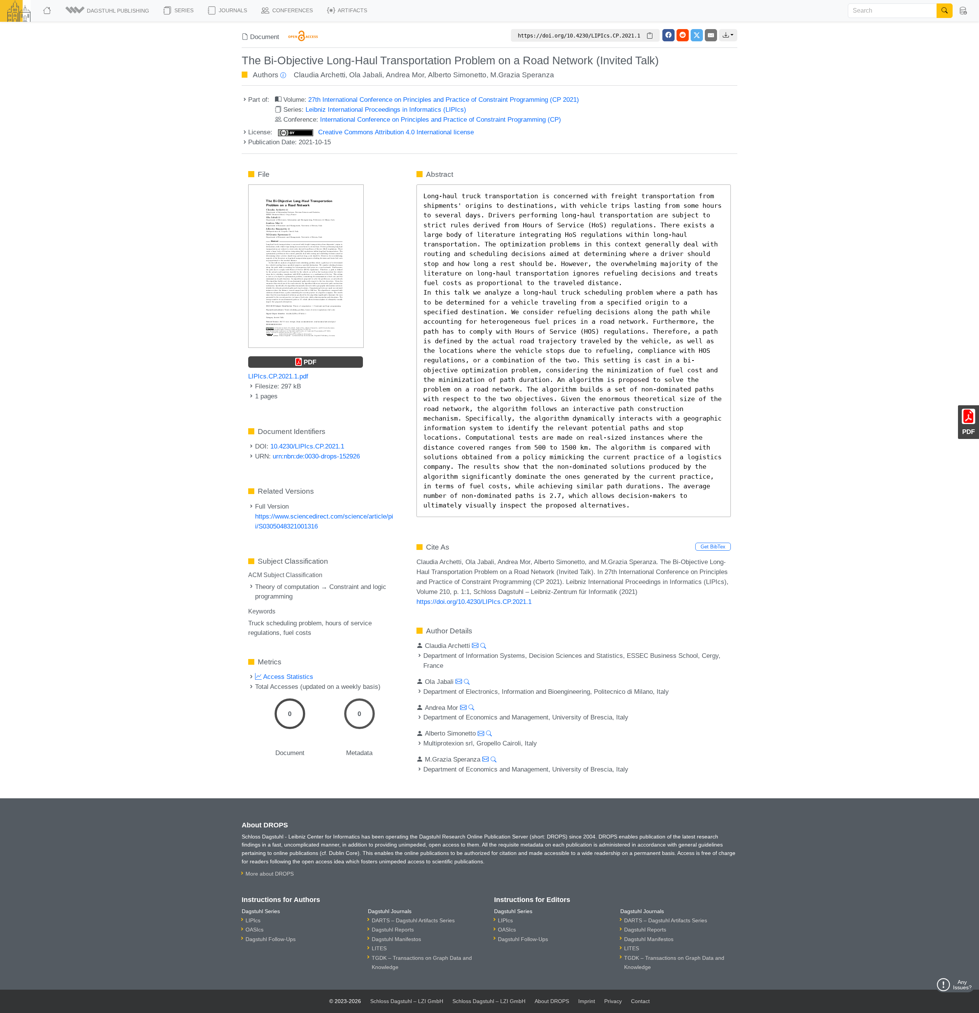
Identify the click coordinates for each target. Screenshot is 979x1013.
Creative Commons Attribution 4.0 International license (395, 132)
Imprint (586, 1001)
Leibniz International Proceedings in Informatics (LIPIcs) (386, 109)
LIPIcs (253, 920)
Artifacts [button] (352, 10)
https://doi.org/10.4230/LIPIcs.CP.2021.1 (474, 601)
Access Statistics (287, 676)
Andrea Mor (405, 75)
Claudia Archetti (319, 75)
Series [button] (183, 10)
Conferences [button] (292, 10)
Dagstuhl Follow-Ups (271, 939)
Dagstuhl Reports (393, 930)
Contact (640, 1001)
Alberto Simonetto (457, 75)
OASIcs (254, 930)
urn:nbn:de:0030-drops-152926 (316, 456)
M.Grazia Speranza (522, 75)
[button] (108, 10)
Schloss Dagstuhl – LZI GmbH (406, 1001)
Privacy (613, 1001)
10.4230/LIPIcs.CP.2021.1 (307, 446)
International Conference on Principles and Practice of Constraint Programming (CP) (440, 119)
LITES (379, 948)
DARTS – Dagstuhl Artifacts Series (413, 920)
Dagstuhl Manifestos (396, 939)
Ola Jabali (365, 75)
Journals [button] (232, 10)
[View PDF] (306, 265)
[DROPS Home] (48, 10)
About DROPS (552, 1001)
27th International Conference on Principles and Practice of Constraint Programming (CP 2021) (443, 99)
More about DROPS (270, 874)
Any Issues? (962, 984)
